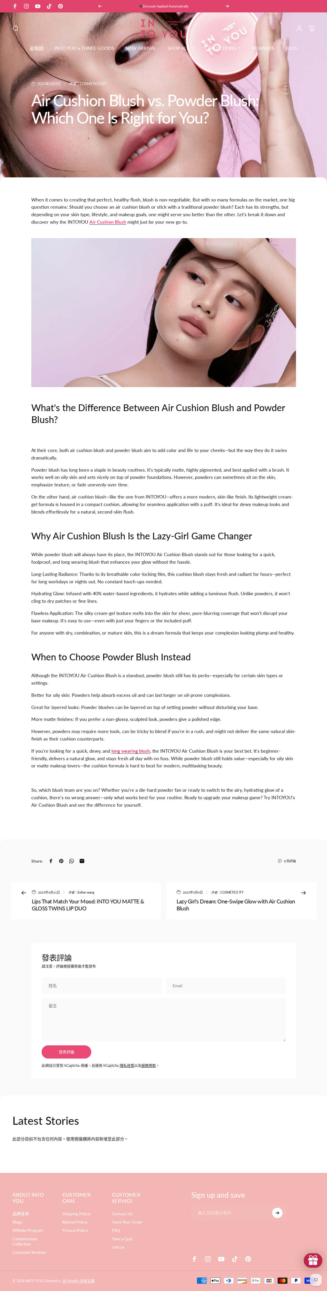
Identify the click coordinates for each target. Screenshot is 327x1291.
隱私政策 (127, 1065)
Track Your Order (127, 1221)
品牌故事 (20, 1213)
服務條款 (148, 1065)
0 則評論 (290, 861)
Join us (118, 1246)
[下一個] (227, 6)
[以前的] (100, 6)
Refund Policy (74, 1221)
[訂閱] (277, 1213)
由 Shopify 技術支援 (78, 1281)
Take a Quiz (122, 1238)
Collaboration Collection (24, 1241)
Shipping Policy (76, 1213)
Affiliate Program (27, 1230)
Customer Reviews (29, 1252)
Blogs (17, 1221)
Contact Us (122, 1213)
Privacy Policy (75, 1230)
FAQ (116, 1230)
